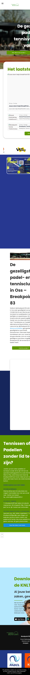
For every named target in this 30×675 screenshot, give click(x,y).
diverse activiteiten (16, 328)
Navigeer (25, 643)
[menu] (2, 3)
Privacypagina (18, 673)
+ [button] (2, 534)
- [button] (2, 536)
